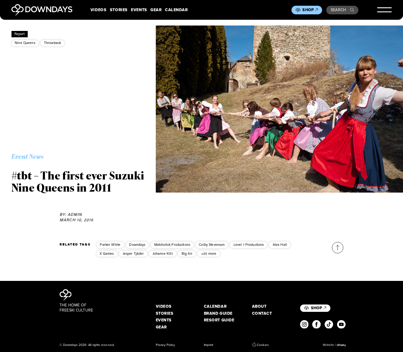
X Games (107, 253)
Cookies (263, 344)
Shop (308, 10)
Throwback (52, 42)
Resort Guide (219, 320)
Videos (98, 9)
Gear (156, 9)
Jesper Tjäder (133, 253)
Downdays (137, 244)
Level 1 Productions (249, 244)
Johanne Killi (163, 253)
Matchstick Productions (172, 244)
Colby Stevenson (212, 244)
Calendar (176, 9)
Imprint (208, 344)
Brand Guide (218, 313)
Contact (262, 313)
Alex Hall (280, 244)
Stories (119, 9)
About (259, 306)
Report (19, 34)
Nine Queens (25, 42)
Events (139, 9)
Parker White (110, 244)
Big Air (187, 253)
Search (338, 9)
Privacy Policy (165, 344)
